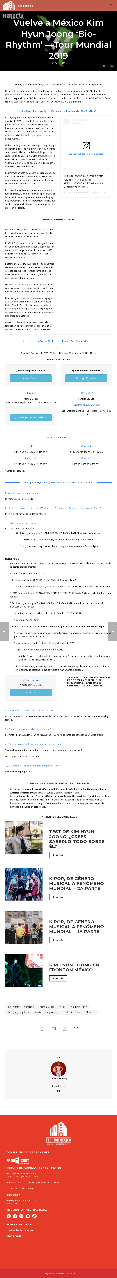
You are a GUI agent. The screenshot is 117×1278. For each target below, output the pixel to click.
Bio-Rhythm (13, 1006)
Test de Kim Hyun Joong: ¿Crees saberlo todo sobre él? (77, 839)
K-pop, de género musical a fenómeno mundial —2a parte (76, 883)
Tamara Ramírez (58, 1078)
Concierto (29, 1006)
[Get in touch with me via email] (58, 1091)
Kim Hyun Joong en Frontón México (74, 967)
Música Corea (74, 1012)
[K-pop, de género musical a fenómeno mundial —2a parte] (24, 883)
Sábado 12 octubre (30, 378)
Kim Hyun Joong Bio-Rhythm (48, 1012)
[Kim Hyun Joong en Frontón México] (24, 970)
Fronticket (31, 692)
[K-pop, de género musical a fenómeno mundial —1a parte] (24, 927)
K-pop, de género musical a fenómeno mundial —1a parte (76, 926)
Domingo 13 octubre (86, 378)
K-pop (63, 1006)
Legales (48, 1273)
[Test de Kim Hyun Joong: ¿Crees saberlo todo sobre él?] (24, 837)
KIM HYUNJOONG (104, 192)
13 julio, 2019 (58, 63)
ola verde (90, 1012)
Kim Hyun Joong (79, 1006)
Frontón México (47, 1006)
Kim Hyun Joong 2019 (18, 1012)
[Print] (42, 1028)
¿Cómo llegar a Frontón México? (31, 417)
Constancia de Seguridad (64, 1273)
